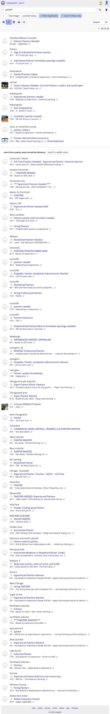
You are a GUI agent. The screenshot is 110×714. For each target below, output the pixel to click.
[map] (24, 22)
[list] (3, 22)
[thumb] (8, 22)
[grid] (13, 22)
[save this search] (106, 9)
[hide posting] (29, 44)
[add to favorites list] (11, 41)
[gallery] (18, 22)
